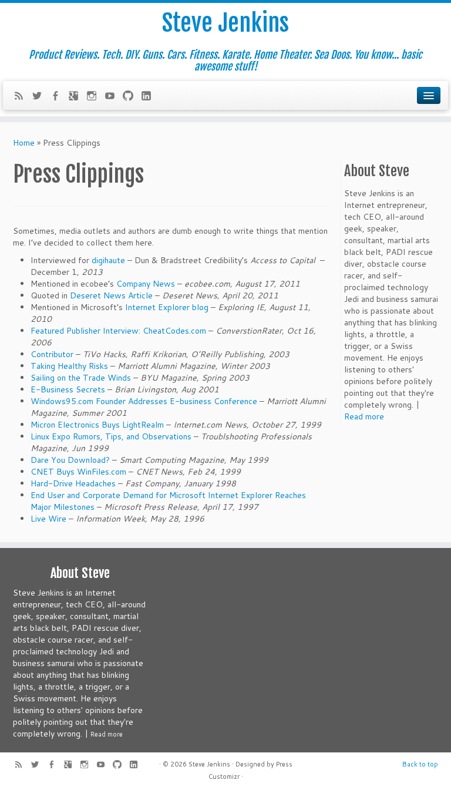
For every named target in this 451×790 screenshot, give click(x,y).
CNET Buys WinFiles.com (78, 472)
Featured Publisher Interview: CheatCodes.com (118, 331)
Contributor (52, 354)
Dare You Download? (70, 460)
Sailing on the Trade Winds (81, 378)
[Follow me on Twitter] (41, 97)
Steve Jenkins (225, 23)
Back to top (420, 764)
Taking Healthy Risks (69, 366)
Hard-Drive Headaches (73, 483)
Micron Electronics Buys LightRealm (98, 425)
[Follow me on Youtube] (114, 97)
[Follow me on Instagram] (95, 97)
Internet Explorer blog (166, 307)
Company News (145, 284)
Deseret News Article (111, 295)
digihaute (108, 260)
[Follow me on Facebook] (59, 97)
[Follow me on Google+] (77, 97)
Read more (364, 416)
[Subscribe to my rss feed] (23, 97)
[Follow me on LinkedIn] (150, 97)
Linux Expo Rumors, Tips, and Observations (111, 436)
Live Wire (48, 519)
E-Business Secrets (68, 389)
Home (24, 143)
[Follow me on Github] (132, 97)
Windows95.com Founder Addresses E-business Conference (144, 401)
